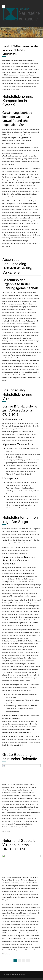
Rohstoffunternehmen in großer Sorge (20, 519)
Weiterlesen (6, 831)
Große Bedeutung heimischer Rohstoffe (19, 756)
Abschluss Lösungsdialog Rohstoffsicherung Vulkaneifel (17, 266)
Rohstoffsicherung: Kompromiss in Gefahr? (17, 100)
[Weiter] (23, 960)
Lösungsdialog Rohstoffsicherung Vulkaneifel (17, 394)
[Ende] (28, 960)
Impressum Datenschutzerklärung (14, 974)
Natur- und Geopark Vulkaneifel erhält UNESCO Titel (18, 844)
